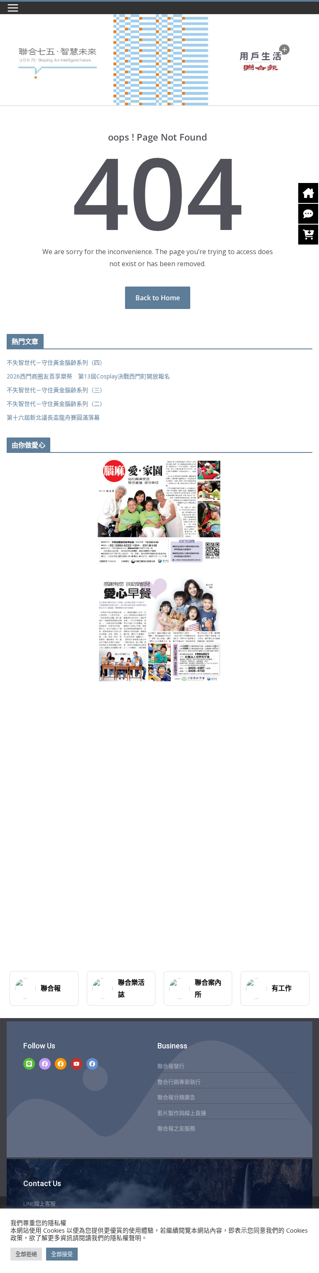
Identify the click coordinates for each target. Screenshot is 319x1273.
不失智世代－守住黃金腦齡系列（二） (56, 404)
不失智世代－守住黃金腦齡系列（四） (56, 362)
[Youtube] (76, 1064)
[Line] (29, 1064)
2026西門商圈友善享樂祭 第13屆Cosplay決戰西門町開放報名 (88, 376)
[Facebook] (45, 1064)
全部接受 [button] (62, 1254)
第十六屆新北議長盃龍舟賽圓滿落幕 (53, 417)
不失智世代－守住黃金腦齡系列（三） (56, 390)
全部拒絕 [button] (26, 1254)
